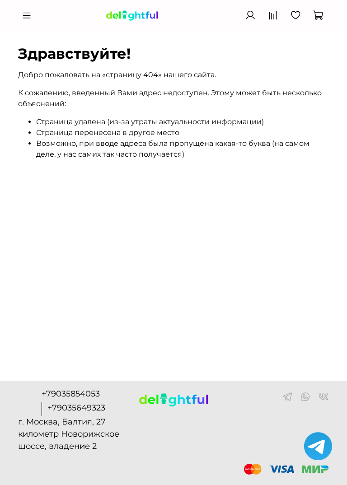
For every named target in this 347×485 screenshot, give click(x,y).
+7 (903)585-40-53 (202, 15)
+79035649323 (76, 408)
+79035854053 (71, 394)
